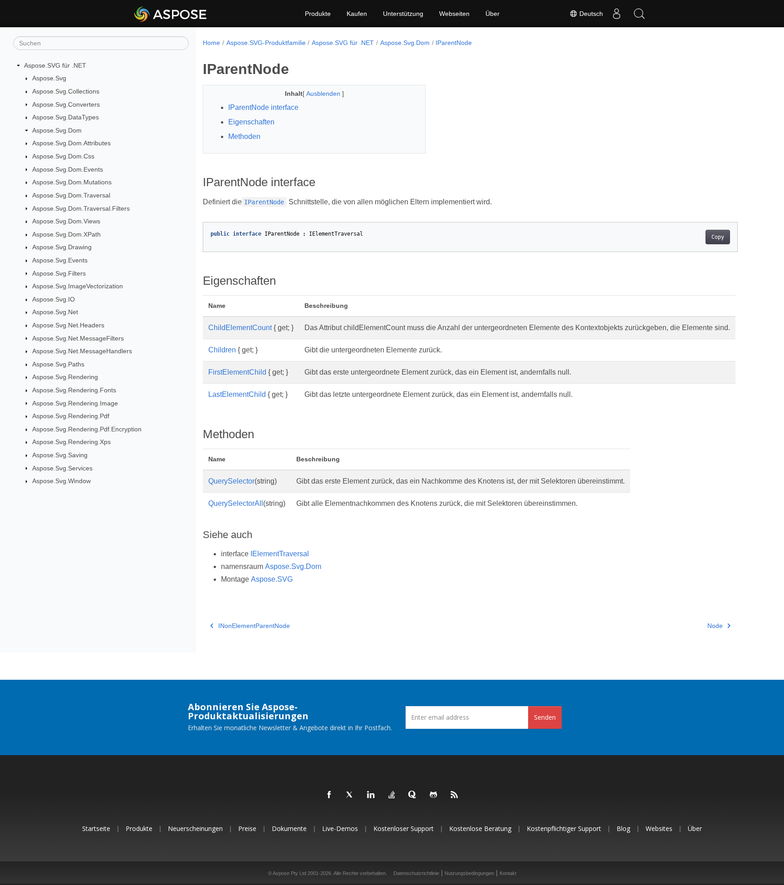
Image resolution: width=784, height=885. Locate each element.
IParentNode (454, 42)
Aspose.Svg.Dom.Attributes (71, 143)
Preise (247, 828)
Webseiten (454, 13)
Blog (623, 828)
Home (211, 42)
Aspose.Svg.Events (60, 260)
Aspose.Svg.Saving (60, 455)
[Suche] (639, 13)
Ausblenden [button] (324, 93)
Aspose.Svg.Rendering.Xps (71, 441)
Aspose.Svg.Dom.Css (63, 156)
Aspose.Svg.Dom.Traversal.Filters (81, 208)
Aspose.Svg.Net (55, 312)
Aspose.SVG (272, 579)
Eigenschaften (251, 122)
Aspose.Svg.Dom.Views (66, 221)
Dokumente (289, 828)
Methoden (244, 136)
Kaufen (357, 13)
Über (492, 13)
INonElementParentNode (254, 625)
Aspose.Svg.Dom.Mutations (72, 182)
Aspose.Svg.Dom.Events (67, 169)
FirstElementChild (237, 372)
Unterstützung (403, 13)
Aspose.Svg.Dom (57, 130)
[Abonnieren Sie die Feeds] (455, 795)
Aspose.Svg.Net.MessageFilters (78, 338)
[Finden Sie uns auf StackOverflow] (392, 795)
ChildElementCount (240, 327)
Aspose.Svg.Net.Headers (68, 325)
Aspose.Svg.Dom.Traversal (71, 195)
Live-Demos (340, 828)
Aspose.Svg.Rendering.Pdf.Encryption (87, 429)
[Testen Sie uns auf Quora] (413, 795)
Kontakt (508, 873)
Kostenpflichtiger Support (564, 828)
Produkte (318, 13)
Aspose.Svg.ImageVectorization (77, 286)
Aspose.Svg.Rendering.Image (75, 403)
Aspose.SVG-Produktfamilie (266, 42)
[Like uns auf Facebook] (329, 795)
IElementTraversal (279, 554)
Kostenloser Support (403, 828)
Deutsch (590, 13)
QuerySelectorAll (235, 503)
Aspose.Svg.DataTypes (65, 117)
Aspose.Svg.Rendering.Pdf (70, 416)
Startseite (96, 828)
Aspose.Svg (49, 78)
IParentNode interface (263, 107)
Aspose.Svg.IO (53, 299)
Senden (545, 717)
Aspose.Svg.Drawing (62, 247)
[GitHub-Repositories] (434, 795)
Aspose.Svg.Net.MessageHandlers (82, 351)
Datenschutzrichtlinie (416, 873)
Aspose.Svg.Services (62, 468)
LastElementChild (237, 394)
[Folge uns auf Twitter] (350, 795)
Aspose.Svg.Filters (59, 273)
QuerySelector (231, 481)
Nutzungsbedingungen (469, 873)
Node (715, 625)
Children (222, 350)
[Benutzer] (616, 13)
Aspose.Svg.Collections (65, 91)
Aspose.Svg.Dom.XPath (66, 234)
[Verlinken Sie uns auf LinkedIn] (371, 795)
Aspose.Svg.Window (61, 481)
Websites (659, 828)
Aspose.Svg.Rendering (65, 377)
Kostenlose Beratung (480, 828)
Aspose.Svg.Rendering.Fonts (74, 390)
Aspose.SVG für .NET (55, 65)
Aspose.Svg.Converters (66, 104)
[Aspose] (170, 13)
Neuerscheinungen (195, 828)
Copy (717, 237)
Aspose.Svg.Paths (58, 364)
